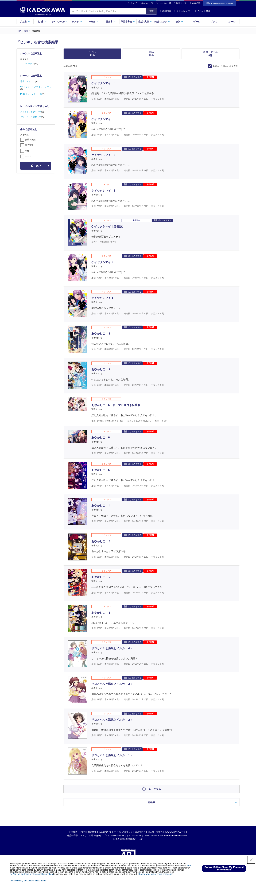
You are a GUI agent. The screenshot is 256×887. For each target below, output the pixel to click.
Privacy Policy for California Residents (28, 880)
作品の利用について (76, 835)
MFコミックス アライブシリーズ (35, 86)
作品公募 (196, 3)
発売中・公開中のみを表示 (225, 66)
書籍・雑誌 (30, 139)
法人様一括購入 (155, 832)
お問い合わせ (94, 835)
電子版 (149, 77)
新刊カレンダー (184, 11)
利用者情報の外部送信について (128, 839)
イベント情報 (204, 11)
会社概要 (73, 832)
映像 (27, 151)
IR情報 (82, 832)
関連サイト (181, 3)
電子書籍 (29, 145)
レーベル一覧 (165, 3)
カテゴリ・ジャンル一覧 (141, 3)
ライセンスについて (123, 832)
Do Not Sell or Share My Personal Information (165, 835)
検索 (151, 11)
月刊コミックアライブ (30, 112)
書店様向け (140, 832)
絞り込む (36, 165)
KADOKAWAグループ (175, 832)
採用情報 (92, 832)
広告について (105, 832)
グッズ (214, 21)
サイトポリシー (134, 835)
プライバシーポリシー (113, 835)
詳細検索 (166, 11)
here (189, 866)
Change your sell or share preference (155, 874)
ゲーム (196, 21)
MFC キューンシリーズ (31, 94)
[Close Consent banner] (251, 860)
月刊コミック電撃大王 (30, 117)
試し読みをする (134, 77)
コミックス (29, 63)
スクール (231, 21)
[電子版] (77, 243)
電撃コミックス (27, 81)
